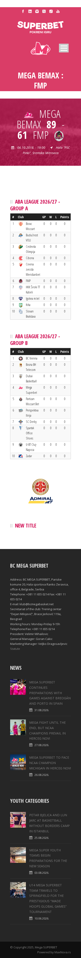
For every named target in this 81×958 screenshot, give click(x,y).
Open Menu (64, 48)
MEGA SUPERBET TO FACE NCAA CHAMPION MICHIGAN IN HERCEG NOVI (50, 762)
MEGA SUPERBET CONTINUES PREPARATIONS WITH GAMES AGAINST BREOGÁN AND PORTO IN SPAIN (50, 693)
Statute (15, 649)
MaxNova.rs (62, 952)
